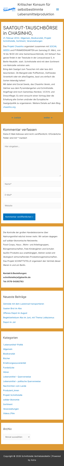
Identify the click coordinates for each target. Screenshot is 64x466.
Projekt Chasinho (15, 46)
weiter (48, 117)
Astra (33, 460)
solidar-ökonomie (11, 399)
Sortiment (21, 41)
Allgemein (25, 38)
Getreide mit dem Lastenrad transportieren (23, 304)
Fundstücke (8, 367)
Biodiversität (37, 38)
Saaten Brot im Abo (12, 308)
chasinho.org (9, 107)
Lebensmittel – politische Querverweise (22, 381)
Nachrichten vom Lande (14, 386)
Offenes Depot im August (15, 313)
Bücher (6, 358)
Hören (6, 372)
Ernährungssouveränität (14, 363)
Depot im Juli (9, 322)
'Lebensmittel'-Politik (13, 344)
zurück (16, 117)
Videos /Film (9, 413)
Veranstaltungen (34, 41)
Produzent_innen (11, 390)
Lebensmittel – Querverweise (17, 377)
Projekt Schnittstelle (12, 395)
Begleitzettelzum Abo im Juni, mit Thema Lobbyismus (28, 317)
